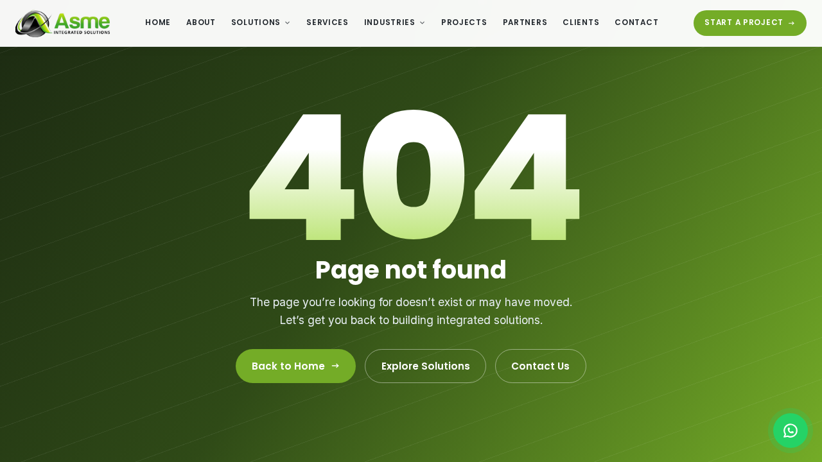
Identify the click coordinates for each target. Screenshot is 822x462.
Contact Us (540, 366)
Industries (389, 22)
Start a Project (743, 22)
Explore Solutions (425, 366)
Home (158, 22)
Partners (525, 22)
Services (327, 22)
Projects (464, 22)
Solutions (256, 22)
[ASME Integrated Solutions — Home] (62, 23)
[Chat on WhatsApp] (790, 430)
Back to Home (288, 366)
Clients (581, 22)
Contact (636, 22)
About (201, 22)
